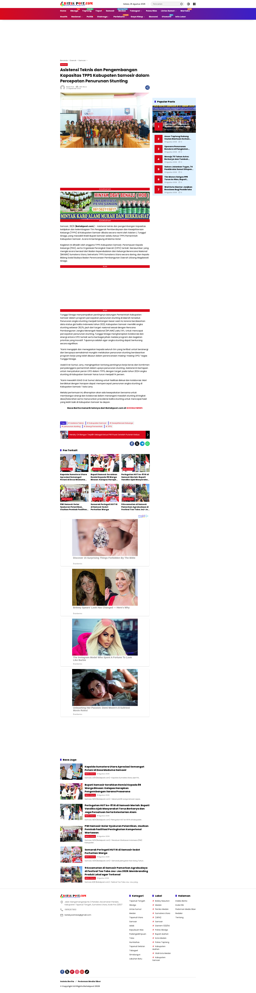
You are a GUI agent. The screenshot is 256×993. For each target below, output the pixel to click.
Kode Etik (179, 905)
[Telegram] (142, 443)
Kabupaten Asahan (158, 947)
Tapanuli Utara (136, 917)
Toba (131, 938)
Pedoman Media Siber (185, 909)
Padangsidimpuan (137, 934)
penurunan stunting (72, 426)
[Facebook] (132, 443)
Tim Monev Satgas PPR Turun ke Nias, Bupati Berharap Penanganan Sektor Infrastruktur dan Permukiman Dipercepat (177, 178)
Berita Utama (67, 469)
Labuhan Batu (135, 958)
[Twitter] (137, 443)
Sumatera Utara (162, 913)
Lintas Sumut (135, 909)
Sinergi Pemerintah (94, 426)
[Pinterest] (72, 972)
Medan (132, 913)
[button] (181, 4)
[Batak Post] (76, 4)
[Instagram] (77, 972)
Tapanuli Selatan (137, 946)
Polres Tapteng (162, 942)
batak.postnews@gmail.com (78, 915)
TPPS (110, 426)
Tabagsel (133, 950)
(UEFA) (158, 917)
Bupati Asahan (162, 934)
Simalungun (134, 954)
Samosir (64, 64)
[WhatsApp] (147, 443)
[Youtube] (82, 972)
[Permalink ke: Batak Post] (63, 87)
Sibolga (132, 905)
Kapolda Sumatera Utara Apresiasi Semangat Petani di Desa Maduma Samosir (73, 477)
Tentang (179, 917)
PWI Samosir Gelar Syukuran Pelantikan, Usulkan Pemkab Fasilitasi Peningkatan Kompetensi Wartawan (73, 507)
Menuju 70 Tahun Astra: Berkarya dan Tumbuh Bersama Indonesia (176, 157)
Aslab (131, 925)
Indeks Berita (181, 901)
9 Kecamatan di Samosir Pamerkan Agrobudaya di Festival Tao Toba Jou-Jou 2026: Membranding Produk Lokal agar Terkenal (135, 507)
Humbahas (134, 942)
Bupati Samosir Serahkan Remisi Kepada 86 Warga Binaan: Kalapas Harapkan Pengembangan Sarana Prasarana (105, 477)
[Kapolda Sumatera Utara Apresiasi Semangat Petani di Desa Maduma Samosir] (74, 463)
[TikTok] (87, 972)
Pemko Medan (162, 909)
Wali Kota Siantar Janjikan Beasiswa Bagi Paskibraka (178, 188)
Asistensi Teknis (77, 423)
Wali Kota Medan (163, 953)
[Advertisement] (128, 39)
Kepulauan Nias (136, 929)
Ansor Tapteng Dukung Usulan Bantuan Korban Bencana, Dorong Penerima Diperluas (178, 137)
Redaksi (178, 913)
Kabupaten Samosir (97, 423)
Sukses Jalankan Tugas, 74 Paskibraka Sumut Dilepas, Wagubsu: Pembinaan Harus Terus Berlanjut (178, 168)
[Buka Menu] (194, 4)
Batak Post (70, 87)
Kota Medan (160, 938)
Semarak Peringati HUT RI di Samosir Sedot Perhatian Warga (104, 507)
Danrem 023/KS (162, 925)
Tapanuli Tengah (137, 901)
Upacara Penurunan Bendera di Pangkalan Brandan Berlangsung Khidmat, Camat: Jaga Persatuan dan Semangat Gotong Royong (178, 147)
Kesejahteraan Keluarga (122, 423)
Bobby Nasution (162, 901)
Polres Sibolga (161, 929)
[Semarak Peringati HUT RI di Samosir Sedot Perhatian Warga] (105, 493)
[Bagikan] (147, 87)
